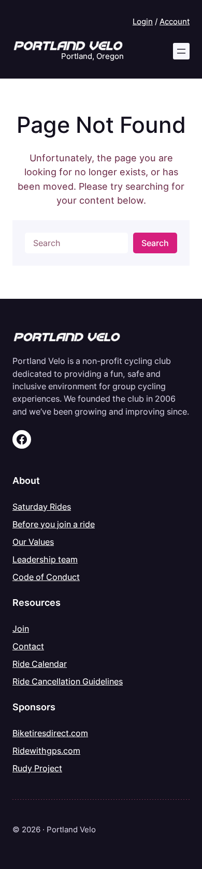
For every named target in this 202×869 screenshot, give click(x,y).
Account (175, 21)
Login (143, 21)
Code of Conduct (46, 577)
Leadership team (45, 559)
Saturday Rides (41, 506)
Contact (28, 646)
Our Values (33, 542)
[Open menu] (181, 51)
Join (20, 628)
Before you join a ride (53, 524)
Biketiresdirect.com (50, 733)
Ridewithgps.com (46, 750)
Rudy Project (37, 768)
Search (155, 243)
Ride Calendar (39, 664)
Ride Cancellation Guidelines (67, 681)
